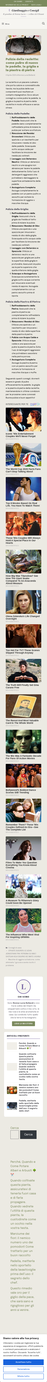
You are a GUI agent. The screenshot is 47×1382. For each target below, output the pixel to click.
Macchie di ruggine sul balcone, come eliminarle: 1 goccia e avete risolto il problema (23, 962)
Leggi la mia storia (23, 1024)
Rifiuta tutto (23, 1376)
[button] (43, 23)
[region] (23, 1358)
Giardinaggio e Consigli (25, 10)
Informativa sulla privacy (17, 5)
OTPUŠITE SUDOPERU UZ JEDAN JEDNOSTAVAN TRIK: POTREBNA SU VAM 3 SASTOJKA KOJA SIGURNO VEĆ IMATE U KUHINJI (23, 954)
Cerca (14, 1128)
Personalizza (23, 1369)
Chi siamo (18, 1)
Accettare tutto (23, 1362)
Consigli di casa (14, 948)
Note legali (36, 5)
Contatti (29, 1)
